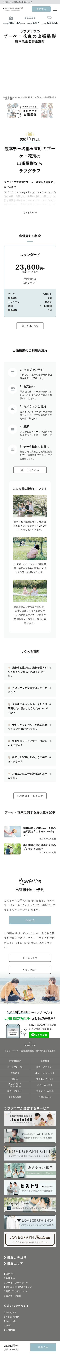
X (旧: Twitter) (12, 1317)
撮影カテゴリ (17, 1257)
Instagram (11, 1312)
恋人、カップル (45, 1085)
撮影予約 (43, 1347)
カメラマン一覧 (14, 1067)
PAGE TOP (30, 1045)
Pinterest (10, 1330)
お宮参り (15, 1073)
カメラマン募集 (13, 1295)
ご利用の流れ (15, 1061)
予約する (41, 9)
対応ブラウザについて (17, 1291)
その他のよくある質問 (30, 795)
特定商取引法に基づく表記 (19, 1287)
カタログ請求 (30, 970)
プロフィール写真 (45, 1091)
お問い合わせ (45, 1097)
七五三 (15, 1079)
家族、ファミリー (45, 1067)
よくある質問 (30, 958)
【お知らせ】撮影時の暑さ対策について (17, 2)
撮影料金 (45, 1061)
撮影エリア (15, 1263)
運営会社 (10, 1274)
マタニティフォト (45, 1079)
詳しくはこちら (30, 325)
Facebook (11, 1321)
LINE (8, 1325)
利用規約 (10, 1278)
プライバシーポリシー (17, 1282)
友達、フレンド (14, 1091)
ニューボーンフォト (45, 1073)
